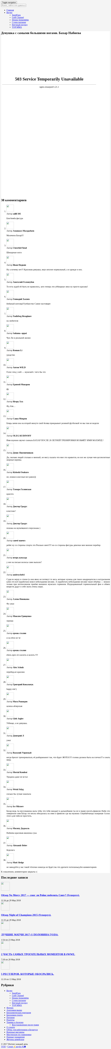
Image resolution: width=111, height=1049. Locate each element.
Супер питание (19, 22)
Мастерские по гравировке (18, 1034)
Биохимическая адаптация (18, 1012)
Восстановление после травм (25, 1025)
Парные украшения (15, 1037)
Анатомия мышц (14, 1010)
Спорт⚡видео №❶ (16, 1046)
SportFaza (16, 15)
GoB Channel (18, 17)
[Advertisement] (55, 54)
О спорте (10, 1027)
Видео (9, 12)
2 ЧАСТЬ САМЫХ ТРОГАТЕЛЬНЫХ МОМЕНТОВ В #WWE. (38, 954)
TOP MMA (17, 27)
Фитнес (10, 1008)
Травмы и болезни (14, 1022)
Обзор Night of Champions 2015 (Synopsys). (26, 915)
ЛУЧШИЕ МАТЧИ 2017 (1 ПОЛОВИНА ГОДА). (29, 934)
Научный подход (19, 25)
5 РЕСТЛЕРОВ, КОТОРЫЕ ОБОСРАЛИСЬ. (27, 974)
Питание (10, 1017)
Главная (10, 10)
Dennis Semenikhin (20, 20)
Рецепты (10, 1020)
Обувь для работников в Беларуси (22, 1030)
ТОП (3, 1046)
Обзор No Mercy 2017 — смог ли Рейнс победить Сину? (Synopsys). (40, 895)
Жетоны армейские (15, 1039)
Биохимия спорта (14, 1015)
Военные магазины (15, 1032)
